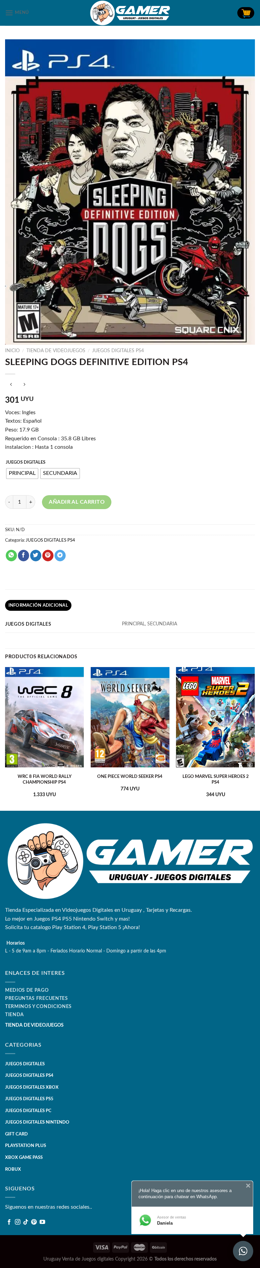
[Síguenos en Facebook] (9, 1222)
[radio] (22, 473)
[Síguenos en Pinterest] (34, 1222)
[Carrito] (245, 13)
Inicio (12, 350)
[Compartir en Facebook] (23, 555)
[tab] (38, 605)
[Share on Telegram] (60, 555)
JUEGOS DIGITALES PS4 (118, 350)
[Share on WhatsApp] (11, 555)
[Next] (255, 738)
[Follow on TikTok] (25, 1222)
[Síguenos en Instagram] (17, 1222)
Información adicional (38, 605)
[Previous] (5, 738)
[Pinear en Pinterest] (47, 555)
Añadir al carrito (77, 502)
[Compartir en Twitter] (35, 555)
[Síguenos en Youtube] (42, 1222)
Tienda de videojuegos (55, 350)
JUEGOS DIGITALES (25, 462)
